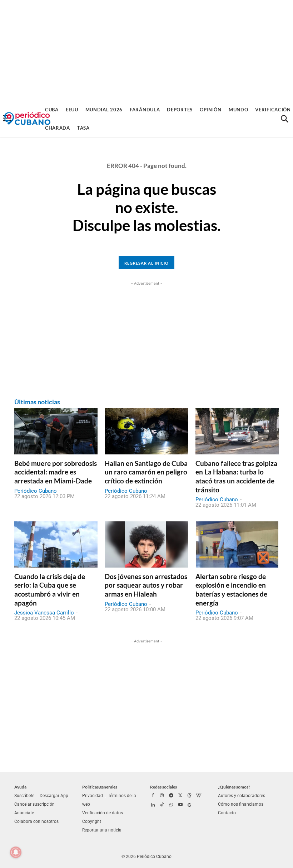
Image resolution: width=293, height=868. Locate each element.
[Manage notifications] (15, 852)
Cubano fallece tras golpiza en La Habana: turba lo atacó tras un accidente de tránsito (236, 476)
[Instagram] (162, 796)
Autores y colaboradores (241, 795)
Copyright (91, 821)
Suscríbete (24, 795)
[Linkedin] (153, 805)
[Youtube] (180, 805)
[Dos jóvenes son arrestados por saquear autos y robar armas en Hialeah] (146, 544)
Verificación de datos (102, 812)
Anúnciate (24, 812)
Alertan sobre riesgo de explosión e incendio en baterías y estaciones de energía (231, 589)
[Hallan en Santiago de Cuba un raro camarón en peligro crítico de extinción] (146, 431)
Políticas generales (99, 787)
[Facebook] (153, 796)
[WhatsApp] (171, 805)
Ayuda (20, 787)
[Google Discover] (189, 805)
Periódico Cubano (35, 491)
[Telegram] (171, 796)
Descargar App (54, 795)
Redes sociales (163, 787)
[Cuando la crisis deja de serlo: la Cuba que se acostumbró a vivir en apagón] (56, 544)
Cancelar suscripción (34, 804)
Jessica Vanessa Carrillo (44, 612)
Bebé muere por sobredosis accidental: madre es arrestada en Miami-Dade (55, 472)
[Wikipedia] (199, 796)
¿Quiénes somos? (234, 787)
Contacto (227, 812)
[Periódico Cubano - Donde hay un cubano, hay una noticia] (27, 118)
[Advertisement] (146, 50)
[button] (284, 119)
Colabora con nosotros (36, 821)
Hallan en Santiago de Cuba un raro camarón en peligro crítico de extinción (146, 472)
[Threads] (189, 796)
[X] (180, 796)
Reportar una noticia (101, 830)
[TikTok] (162, 805)
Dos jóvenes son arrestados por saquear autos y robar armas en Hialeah (146, 585)
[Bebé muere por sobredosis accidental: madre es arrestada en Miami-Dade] (56, 431)
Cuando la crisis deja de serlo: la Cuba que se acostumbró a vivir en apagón (49, 589)
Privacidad (92, 795)
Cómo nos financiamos (240, 804)
